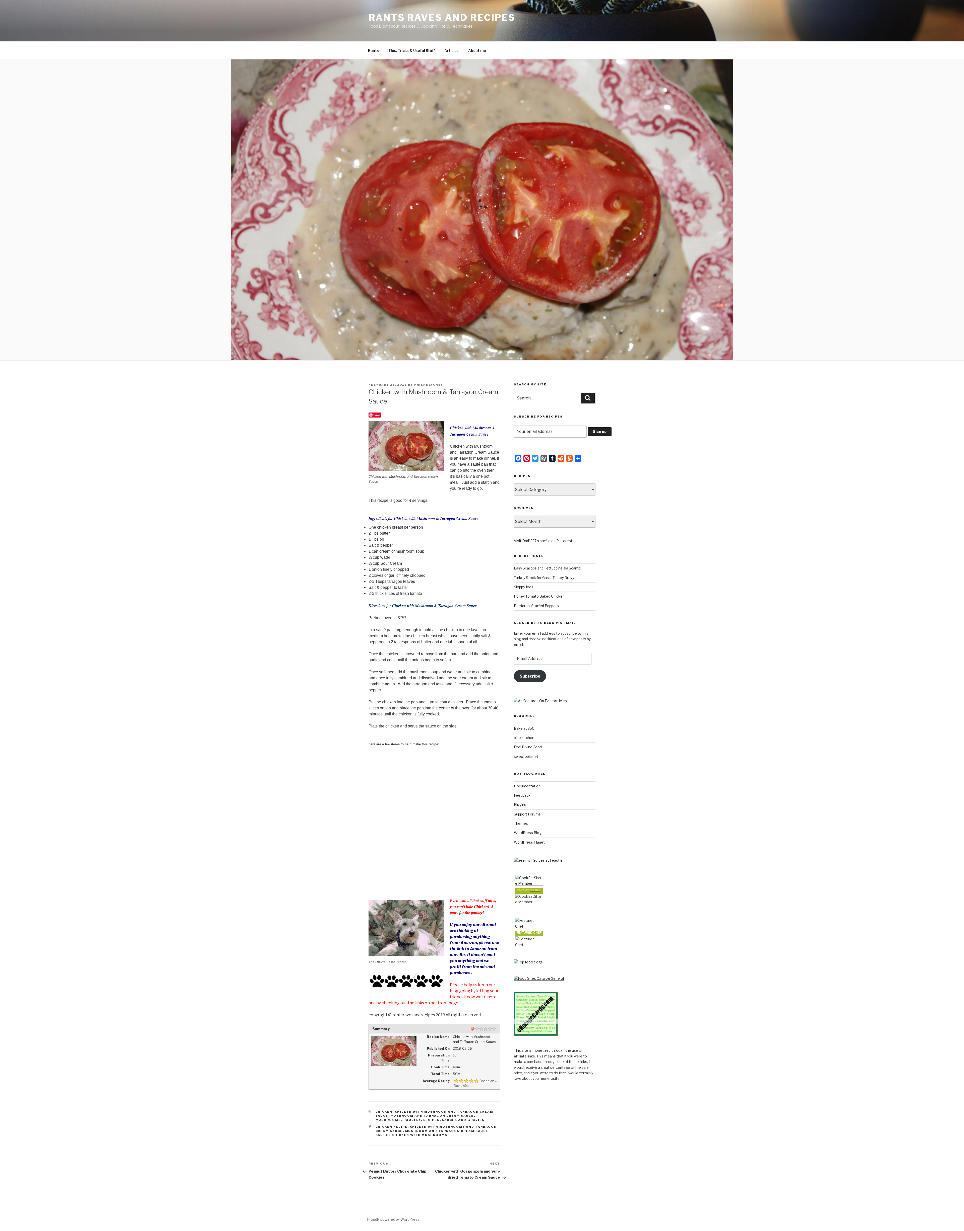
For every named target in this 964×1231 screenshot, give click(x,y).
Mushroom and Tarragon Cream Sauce (432, 1115)
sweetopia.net (526, 756)
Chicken (384, 1111)
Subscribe (530, 676)
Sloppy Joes (523, 587)
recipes (535, 889)
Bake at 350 (524, 728)
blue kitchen (524, 737)
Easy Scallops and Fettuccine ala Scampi (547, 568)
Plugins (520, 804)
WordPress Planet (529, 842)
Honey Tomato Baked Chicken (539, 596)
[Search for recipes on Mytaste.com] (528, 962)
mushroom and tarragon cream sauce (447, 1131)
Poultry (412, 1120)
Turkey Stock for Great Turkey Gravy (544, 578)
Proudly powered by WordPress (393, 1219)
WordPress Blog (527, 833)
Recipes (431, 1120)
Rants (373, 50)
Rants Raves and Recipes (442, 17)
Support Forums (527, 814)
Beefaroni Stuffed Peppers (536, 606)
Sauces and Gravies (463, 1120)
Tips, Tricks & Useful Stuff (411, 50)
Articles (451, 50)
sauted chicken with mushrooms (412, 1135)
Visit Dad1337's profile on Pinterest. (543, 541)
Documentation (527, 786)
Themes (521, 823)
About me (477, 50)
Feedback (522, 795)
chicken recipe (392, 1126)
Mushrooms (388, 1120)
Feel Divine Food (528, 747)
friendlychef (428, 384)
